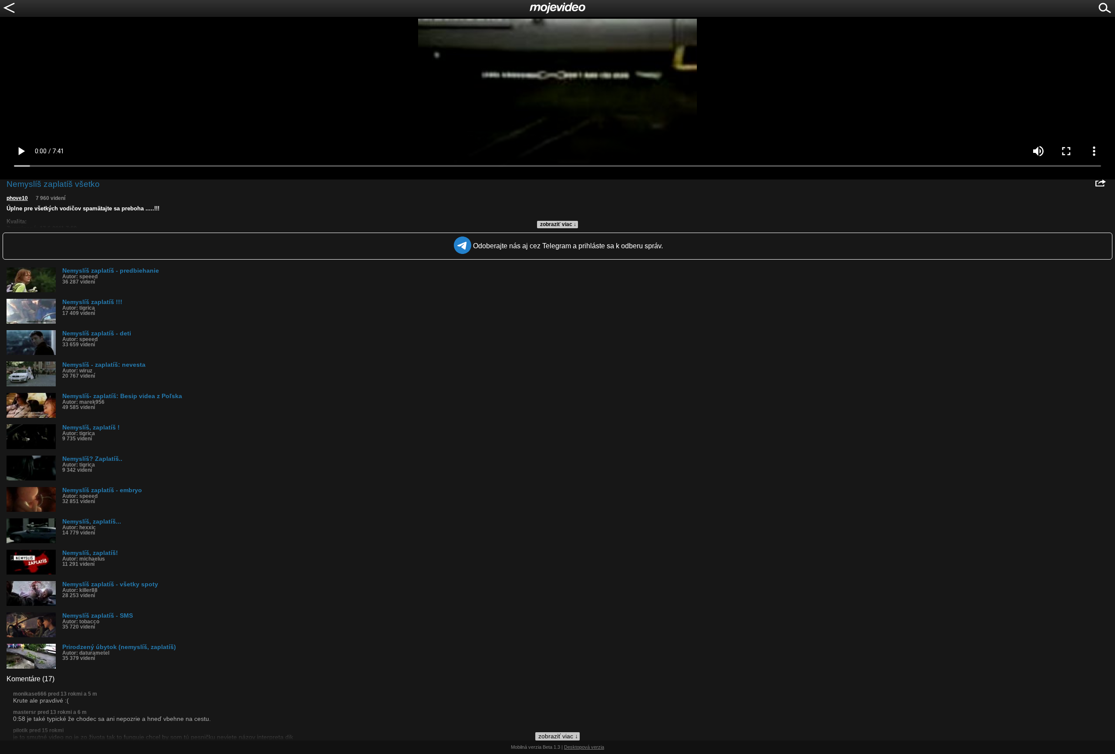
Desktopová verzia (584, 747)
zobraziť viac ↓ (558, 224)
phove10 (17, 198)
